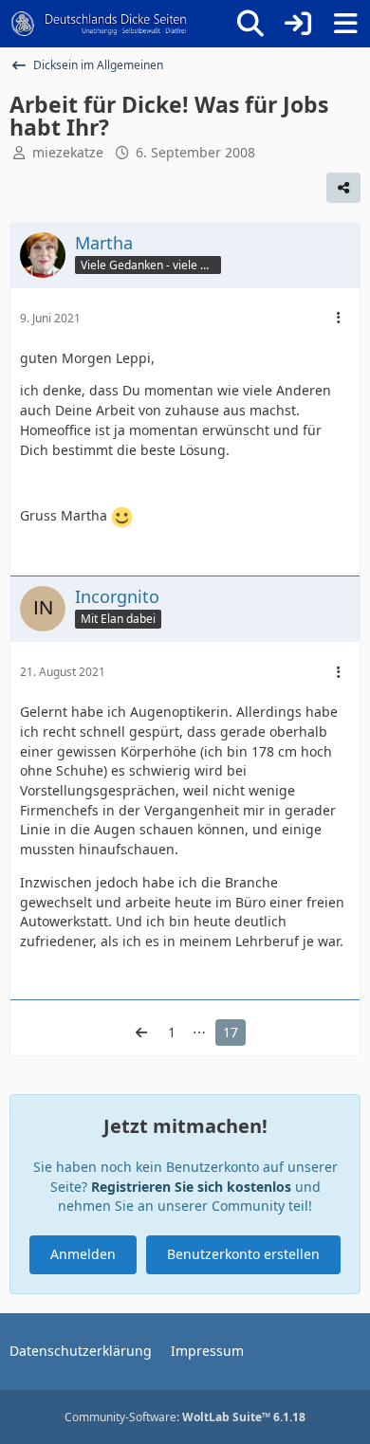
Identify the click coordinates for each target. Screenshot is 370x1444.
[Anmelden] (298, 23)
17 (230, 1032)
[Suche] (250, 24)
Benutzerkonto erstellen (243, 1254)
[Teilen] (343, 188)
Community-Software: (185, 1417)
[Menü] (345, 24)
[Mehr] (338, 318)
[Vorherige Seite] (141, 1033)
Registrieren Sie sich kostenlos (191, 1187)
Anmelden (83, 1254)
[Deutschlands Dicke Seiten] (99, 24)
